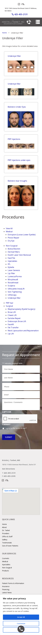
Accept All (21, 617)
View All (9, 228)
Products (5, 571)
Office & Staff (7, 536)
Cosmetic (5, 558)
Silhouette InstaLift (16, 288)
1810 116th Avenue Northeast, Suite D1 (19, 464)
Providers (5, 533)
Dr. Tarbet (6, 530)
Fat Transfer (13, 327)
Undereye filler (14, 298)
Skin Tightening (15, 291)
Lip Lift (11, 333)
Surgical (9, 306)
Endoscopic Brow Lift (17, 321)
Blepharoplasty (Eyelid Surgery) (21, 309)
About (4, 527)
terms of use (20, 428)
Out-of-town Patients (10, 546)
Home (4, 524)
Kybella (11, 267)
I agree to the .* (16, 428)
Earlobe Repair (14, 318)
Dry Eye (11, 240)
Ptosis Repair (13, 237)
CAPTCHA (6, 412)
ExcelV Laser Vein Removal (19, 255)
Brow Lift (12, 312)
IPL (9, 264)
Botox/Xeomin (14, 248)
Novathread (13, 282)
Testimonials (7, 543)
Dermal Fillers (14, 252)
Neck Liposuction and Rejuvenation (23, 330)
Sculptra (11, 285)
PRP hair (9, 303)
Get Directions (8, 469)
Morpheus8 (13, 279)
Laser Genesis (14, 270)
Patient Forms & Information (13, 583)
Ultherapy (12, 295)
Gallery (4, 539)
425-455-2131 (21, 14)
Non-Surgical (11, 245)
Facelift (11, 324)
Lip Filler (11, 273)
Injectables (12, 261)
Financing (5, 589)
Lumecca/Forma (15, 276)
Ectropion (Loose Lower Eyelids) (22, 234)
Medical (9, 231)
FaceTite (11, 258)
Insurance (5, 586)
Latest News (7, 592)
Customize (21, 623)
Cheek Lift (12, 315)
